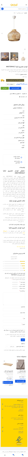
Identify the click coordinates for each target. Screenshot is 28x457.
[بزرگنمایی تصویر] (25, 49)
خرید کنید (4, 88)
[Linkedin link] (21, 97)
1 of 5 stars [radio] (17, 282)
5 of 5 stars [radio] (12, 282)
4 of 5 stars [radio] (13, 282)
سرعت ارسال (22, 288)
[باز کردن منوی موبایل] (26, 4)
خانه (15, 13)
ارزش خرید (22, 284)
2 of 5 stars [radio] (16, 282)
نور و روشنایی (20, 13)
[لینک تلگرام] (20, 97)
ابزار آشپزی (7, 373)
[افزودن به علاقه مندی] (17, 361)
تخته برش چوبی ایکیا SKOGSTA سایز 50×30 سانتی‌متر (8, 372)
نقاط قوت (23, 307)
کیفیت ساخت (22, 286)
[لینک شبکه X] (25, 97)
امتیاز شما (22, 282)
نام (24, 318)
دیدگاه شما (22, 291)
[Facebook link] (26, 97)
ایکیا (23, 77)
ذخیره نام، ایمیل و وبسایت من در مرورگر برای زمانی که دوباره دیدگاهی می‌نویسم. (14, 331)
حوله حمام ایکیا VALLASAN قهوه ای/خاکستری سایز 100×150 (21, 372)
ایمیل (23, 324)
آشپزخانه (11, 373)
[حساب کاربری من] (1, 4)
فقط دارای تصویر (19, 346)
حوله (18, 373)
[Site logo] (14, 4)
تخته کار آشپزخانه (10, 374)
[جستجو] (2, 9)
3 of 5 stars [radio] (14, 282)
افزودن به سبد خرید (15, 88)
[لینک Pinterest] (23, 97)
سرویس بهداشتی (22, 373)
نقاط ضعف (22, 313)
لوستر (25, 13)
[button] (20, 381)
